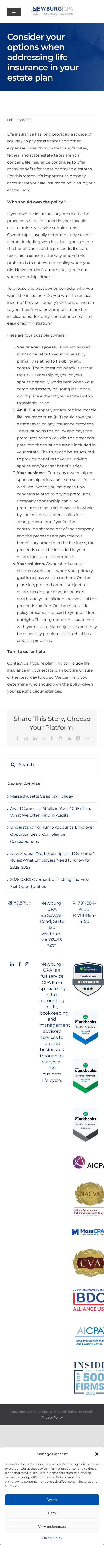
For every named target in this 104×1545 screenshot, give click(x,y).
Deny (52, 1513)
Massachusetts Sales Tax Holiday (41, 796)
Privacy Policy (52, 1538)
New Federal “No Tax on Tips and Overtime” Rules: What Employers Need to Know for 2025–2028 (52, 860)
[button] (96, 1454)
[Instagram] (27, 964)
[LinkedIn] (12, 964)
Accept (52, 1500)
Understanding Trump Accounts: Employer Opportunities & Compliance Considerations (52, 834)
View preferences (52, 1526)
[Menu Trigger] (14, 12)
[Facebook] (20, 964)
